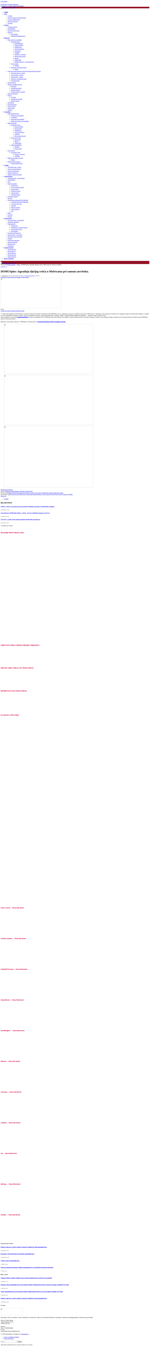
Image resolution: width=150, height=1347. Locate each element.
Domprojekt (18, 129)
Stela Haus (18, 51)
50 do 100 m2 (11, 251)
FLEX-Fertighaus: (19, 132)
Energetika (8, 218)
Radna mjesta (15, 101)
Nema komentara (30, 275)
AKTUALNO (14, 34)
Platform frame (15, 191)
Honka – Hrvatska (20, 154)
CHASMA (17, 53)
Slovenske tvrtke (16, 138)
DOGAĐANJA (11, 29)
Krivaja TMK (18, 149)
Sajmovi (10, 32)
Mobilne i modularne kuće (18, 67)
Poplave (10, 215)
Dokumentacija (12, 105)
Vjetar (9, 213)
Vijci (12, 211)
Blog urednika (9, 258)
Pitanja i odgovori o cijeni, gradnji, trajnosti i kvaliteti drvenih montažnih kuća (24, 1247)
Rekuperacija (11, 244)
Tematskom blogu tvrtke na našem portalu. (51, 322)
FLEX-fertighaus (19, 49)
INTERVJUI (11, 103)
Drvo (9, 182)
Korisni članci (12, 106)
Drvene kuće (14, 64)
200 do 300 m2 (12, 257)
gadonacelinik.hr (22, 317)
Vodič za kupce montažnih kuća (17, 18)
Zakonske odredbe (13, 222)
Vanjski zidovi (15, 193)
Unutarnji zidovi (15, 195)
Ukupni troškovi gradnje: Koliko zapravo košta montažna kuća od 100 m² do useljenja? (26, 1278)
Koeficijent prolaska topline (19, 227)
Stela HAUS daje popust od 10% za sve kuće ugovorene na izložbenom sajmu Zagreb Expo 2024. (36, 493)
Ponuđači (7, 112)
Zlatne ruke (11, 108)
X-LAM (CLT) (14, 185)
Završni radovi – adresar (18, 92)
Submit (19, 1341)
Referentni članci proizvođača (20, 121)
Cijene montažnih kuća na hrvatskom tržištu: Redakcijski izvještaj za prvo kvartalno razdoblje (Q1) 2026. (32, 1291)
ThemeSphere (24, 1334)
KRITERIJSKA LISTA (13, 114)
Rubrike (6, 38)
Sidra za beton (15, 209)
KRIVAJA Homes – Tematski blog (24, 62)
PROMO (17, 147)
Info (5, 14)
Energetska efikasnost (14, 233)
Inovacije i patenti (13, 196)
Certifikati (14, 117)
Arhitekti (13, 86)
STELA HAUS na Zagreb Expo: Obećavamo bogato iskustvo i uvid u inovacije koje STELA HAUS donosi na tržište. (40, 494)
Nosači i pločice (15, 207)
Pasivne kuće (15, 189)
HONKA (17, 66)
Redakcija (5, 275)
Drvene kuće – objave (17, 75)
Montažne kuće (15, 42)
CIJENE (6, 165)
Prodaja (13, 97)
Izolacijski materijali (13, 240)
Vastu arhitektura (13, 94)
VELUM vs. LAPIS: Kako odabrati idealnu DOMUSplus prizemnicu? (20, 519)
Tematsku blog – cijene (14, 167)
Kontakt (10, 23)
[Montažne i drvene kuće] (8, 7)
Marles (17, 58)
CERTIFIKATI (11, 180)
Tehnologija (8, 176)
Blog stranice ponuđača (15, 40)
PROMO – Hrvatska (20, 54)
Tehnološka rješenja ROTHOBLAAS (18, 200)
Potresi (10, 217)
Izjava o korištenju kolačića (11, 1337)
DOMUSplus (18, 47)
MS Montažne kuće (20, 56)
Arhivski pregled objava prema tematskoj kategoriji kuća (24, 71)
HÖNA (16, 69)
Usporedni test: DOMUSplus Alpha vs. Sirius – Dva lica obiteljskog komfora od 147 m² (25, 513)
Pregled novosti (12, 27)
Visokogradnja (15, 81)
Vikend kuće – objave (17, 77)
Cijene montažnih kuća (14, 169)
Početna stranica (11, 265)
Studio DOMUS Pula (17, 163)
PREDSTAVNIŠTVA (16, 145)
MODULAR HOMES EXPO (18, 36)
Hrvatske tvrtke (15, 125)
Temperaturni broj (16, 229)
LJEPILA (13, 206)
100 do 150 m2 (12, 253)
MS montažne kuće (20, 136)
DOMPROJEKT (19, 44)
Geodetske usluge (16, 88)
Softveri (10, 110)
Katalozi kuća (12, 83)
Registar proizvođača (17, 116)
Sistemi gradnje (12, 184)
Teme (18, 265)
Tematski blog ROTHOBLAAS (19, 202)
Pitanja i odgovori (13, 21)
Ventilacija (11, 246)
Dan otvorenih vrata (13, 31)
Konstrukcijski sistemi (17, 187)
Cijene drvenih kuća (13, 171)
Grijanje (10, 238)
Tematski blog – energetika (16, 220)
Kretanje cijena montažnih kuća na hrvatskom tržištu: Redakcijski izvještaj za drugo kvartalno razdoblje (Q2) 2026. (35, 1284)
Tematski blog (12, 249)
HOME (6, 12)
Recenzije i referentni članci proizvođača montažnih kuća (17, 1254)
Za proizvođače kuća (14, 20)
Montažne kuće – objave (18, 73)
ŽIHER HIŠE (18, 60)
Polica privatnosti (9, 1338)
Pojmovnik (14, 226)
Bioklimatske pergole (14, 162)
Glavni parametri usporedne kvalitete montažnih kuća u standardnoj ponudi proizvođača (27, 1267)
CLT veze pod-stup (16, 204)
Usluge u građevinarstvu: (15, 84)
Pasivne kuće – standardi (15, 235)
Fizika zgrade (11, 224)
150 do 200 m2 (12, 255)
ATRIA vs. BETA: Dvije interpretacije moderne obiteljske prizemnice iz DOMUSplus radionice (28, 506)
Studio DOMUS (19, 45)
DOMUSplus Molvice (7, 490)
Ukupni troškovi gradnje (15, 175)
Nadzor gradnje (15, 90)
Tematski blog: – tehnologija (16, 178)
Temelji (10, 198)
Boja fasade (14, 231)
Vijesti (6, 25)
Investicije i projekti (16, 99)
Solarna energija (12, 242)
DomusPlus (4, 266)
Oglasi (9, 95)
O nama (10, 16)
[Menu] (1, 9)
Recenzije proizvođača (17, 119)
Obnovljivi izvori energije (15, 237)
